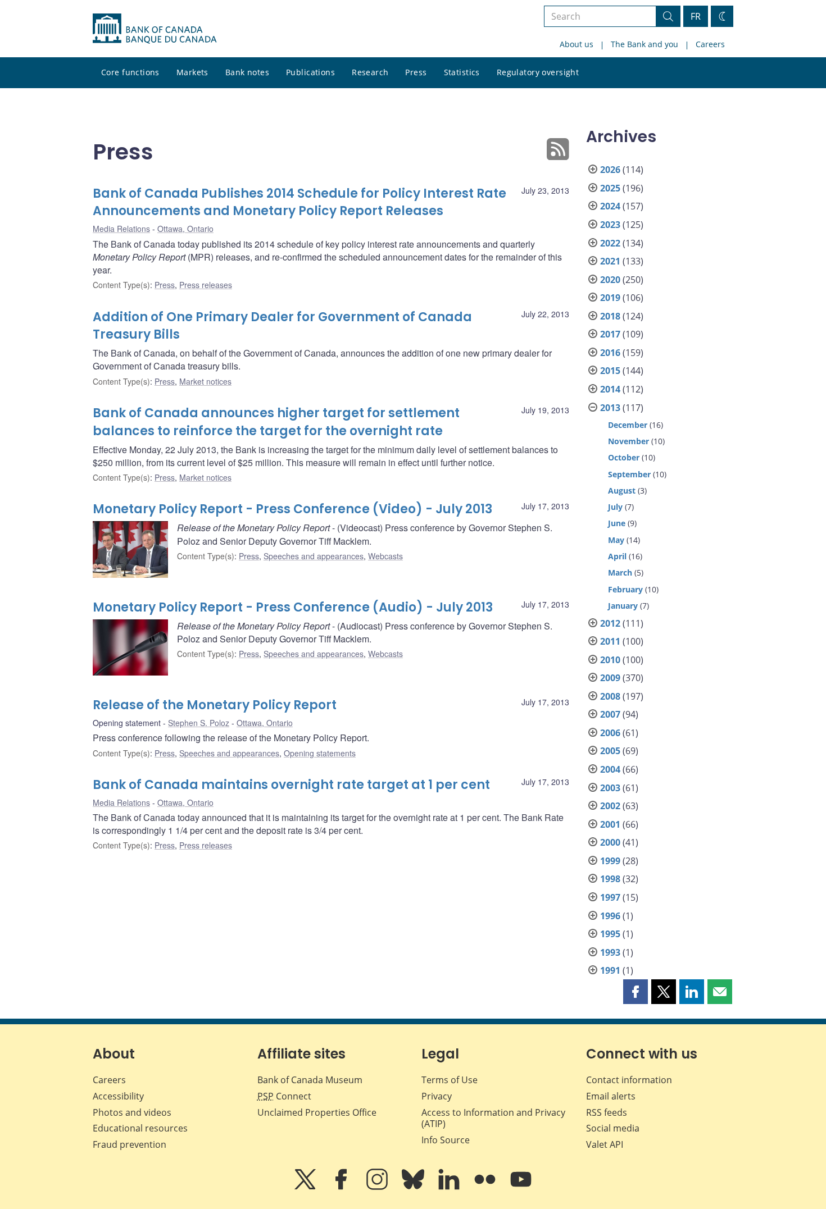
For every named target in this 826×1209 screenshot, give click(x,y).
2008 (610, 696)
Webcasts (385, 556)
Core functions (130, 72)
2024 (610, 206)
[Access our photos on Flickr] (486, 1187)
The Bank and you (644, 44)
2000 (610, 842)
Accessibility (118, 1096)
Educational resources (140, 1128)
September (629, 474)
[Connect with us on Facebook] (342, 1187)
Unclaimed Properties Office (316, 1112)
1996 (610, 916)
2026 (610, 169)
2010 (610, 660)
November (628, 441)
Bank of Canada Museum (309, 1080)
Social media (612, 1128)
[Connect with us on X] (306, 1187)
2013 (610, 408)
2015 (610, 370)
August (622, 490)
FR (696, 16)
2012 (610, 623)
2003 (610, 788)
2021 (610, 261)
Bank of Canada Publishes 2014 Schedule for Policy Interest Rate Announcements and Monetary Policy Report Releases (299, 202)
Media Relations (121, 228)
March (620, 572)
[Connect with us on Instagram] (378, 1187)
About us (576, 44)
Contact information (629, 1080)
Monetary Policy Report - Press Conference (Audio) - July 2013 (293, 607)
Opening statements (320, 753)
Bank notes (247, 72)
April (617, 556)
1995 (610, 934)
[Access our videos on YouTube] (521, 1187)
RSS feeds (606, 1112)
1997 (610, 897)
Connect (284, 1096)
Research (370, 72)
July (615, 506)
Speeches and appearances (314, 556)
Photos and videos (132, 1112)
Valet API (604, 1144)
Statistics (462, 72)
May (616, 540)
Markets (192, 72)
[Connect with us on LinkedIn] (450, 1187)
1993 (610, 952)
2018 (610, 316)
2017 (610, 334)
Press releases (205, 284)
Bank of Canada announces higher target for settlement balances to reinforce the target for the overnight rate (276, 422)
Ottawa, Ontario (185, 228)
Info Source (445, 1140)
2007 (610, 714)
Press (415, 72)
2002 (610, 806)
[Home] (154, 28)
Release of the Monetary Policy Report (215, 705)
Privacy (436, 1096)
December (627, 424)
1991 (610, 970)
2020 (610, 279)
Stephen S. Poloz (198, 722)
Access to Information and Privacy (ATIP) (493, 1118)
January (623, 605)
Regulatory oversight (538, 72)
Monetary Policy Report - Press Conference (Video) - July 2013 (292, 509)
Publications (310, 72)
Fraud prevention (129, 1144)
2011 (610, 641)
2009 (610, 678)
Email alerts (611, 1096)
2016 (610, 352)
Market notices (205, 381)
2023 (610, 224)
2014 (610, 389)
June (616, 523)
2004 (610, 769)
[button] (635, 991)
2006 (610, 733)
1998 (610, 879)
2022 (610, 243)
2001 (610, 824)
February (625, 589)
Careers (710, 44)
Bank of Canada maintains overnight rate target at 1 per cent (291, 784)
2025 (610, 188)
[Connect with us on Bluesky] (414, 1187)
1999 (610, 861)
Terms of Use (449, 1080)
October (623, 457)
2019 (610, 297)
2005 (610, 751)
